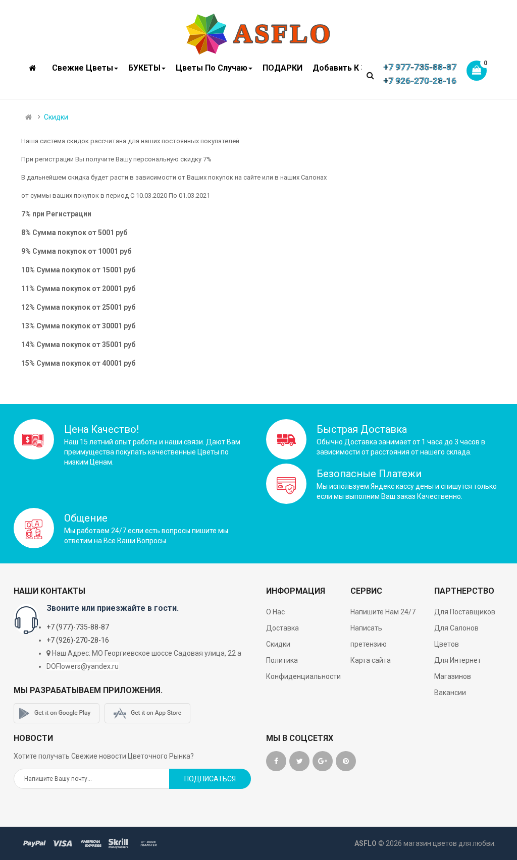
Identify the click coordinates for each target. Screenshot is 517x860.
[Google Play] (56, 713)
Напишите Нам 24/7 (383, 612)
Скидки (56, 117)
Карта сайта (370, 660)
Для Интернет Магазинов (457, 668)
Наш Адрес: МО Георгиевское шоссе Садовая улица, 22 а (146, 653)
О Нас (275, 612)
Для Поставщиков (464, 612)
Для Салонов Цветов (456, 636)
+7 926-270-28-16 (419, 81)
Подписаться (210, 779)
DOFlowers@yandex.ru (82, 666)
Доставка (282, 628)
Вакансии (450, 693)
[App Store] (147, 713)
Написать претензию (368, 636)
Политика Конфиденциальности (303, 668)
